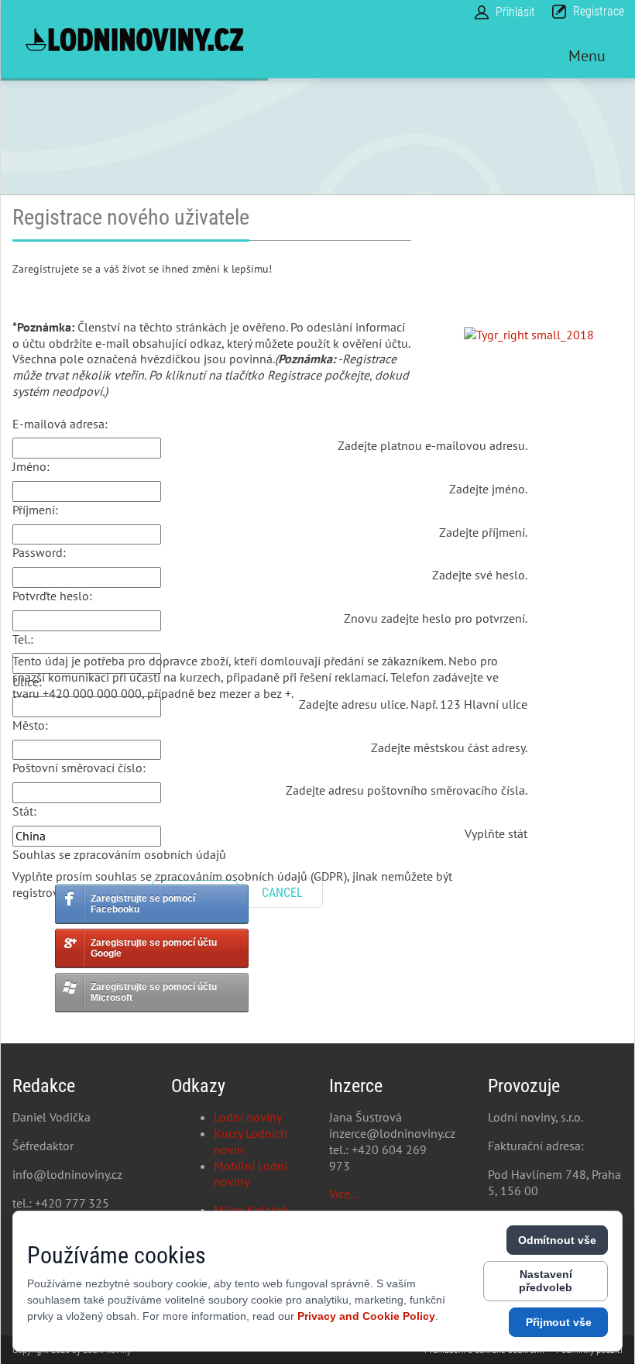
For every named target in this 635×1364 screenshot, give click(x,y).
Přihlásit (515, 12)
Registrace (598, 11)
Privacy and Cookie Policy (366, 1316)
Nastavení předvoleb (545, 1281)
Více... (344, 1193)
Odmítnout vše (557, 1240)
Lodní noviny (248, 1117)
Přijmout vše (559, 1322)
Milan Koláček (251, 1210)
